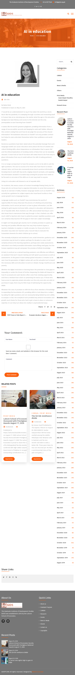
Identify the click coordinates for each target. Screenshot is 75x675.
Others (59, 90)
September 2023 (62, 367)
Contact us (43, 627)
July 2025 (60, 257)
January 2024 (61, 347)
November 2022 (62, 418)
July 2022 (60, 438)
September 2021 (62, 488)
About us (43, 604)
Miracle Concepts (37, 672)
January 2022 (61, 468)
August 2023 (61, 372)
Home (32, 36)
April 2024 (60, 332)
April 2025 (60, 272)
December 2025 (62, 237)
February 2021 (61, 523)
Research (43, 614)
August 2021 (61, 493)
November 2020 (62, 538)
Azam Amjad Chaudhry (65, 98)
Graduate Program (46, 607)
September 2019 (62, 558)
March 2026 (60, 222)
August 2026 (61, 197)
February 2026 (61, 227)
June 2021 (60, 503)
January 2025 (61, 287)
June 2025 (60, 262)
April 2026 (60, 217)
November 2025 (62, 242)
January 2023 (61, 408)
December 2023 (62, 352)
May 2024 (60, 327)
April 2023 (60, 393)
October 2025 (61, 247)
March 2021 (60, 518)
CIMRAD (59, 75)
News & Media (61, 85)
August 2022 (61, 433)
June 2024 (60, 322)
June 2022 (60, 443)
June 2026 (60, 207)
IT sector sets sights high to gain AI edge (70, 172)
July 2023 (60, 377)
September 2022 (62, 428)
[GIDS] (11, 14)
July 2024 (60, 317)
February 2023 (61, 403)
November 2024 (62, 297)
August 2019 (61, 563)
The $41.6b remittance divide (71, 153)
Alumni (42, 624)
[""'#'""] (3, 621)
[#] (36, 6)
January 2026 (61, 232)
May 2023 (60, 388)
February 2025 (61, 282)
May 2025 (60, 267)
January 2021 (61, 528)
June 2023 (60, 383)
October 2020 (61, 543)
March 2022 (60, 458)
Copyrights (43, 630)
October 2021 (61, 483)
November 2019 (62, 548)
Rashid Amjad (62, 100)
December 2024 (62, 292)
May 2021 (60, 508)
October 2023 (61, 362)
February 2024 (61, 342)
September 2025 (62, 252)
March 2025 (60, 277)
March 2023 (60, 398)
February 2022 (61, 463)
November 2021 (62, 478)
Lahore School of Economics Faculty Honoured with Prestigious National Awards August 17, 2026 (21, 645)
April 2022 (60, 453)
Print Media (60, 95)
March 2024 (61, 337)
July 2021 (60, 498)
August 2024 (61, 312)
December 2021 (62, 473)
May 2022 (60, 448)
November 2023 (62, 357)
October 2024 (61, 302)
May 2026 (60, 212)
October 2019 (61, 553)
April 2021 (60, 513)
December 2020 (62, 533)
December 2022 (62, 413)
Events (59, 80)
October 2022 (61, 423)
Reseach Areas (61, 105)
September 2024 (62, 307)
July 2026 (60, 202)
